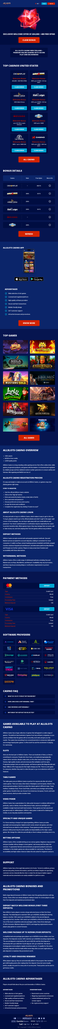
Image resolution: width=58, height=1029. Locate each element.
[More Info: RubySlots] (50, 193)
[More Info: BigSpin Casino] (50, 225)
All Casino (29, 159)
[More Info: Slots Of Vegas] (50, 209)
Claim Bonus (29, 40)
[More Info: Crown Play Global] (50, 185)
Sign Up (51, 3)
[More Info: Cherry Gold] (50, 201)
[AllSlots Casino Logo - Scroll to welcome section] (7, 4)
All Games (29, 438)
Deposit (47, 586)
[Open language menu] (40, 4)
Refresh (29, 234)
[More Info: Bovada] (50, 217)
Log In (44, 3)
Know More (29, 323)
